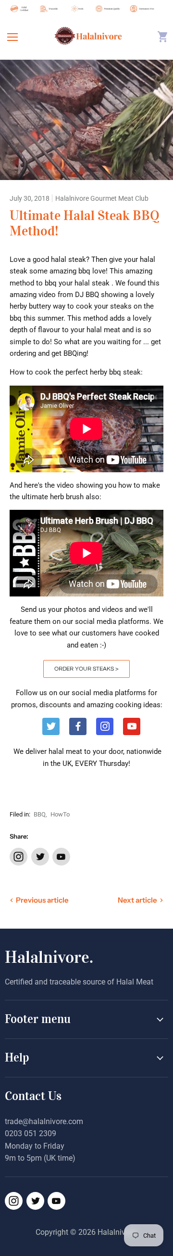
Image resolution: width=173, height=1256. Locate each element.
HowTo (60, 814)
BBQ (40, 814)
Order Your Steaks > (86, 669)
